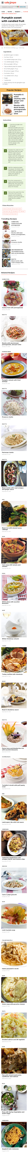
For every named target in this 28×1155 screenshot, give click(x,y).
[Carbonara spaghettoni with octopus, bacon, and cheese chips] (14, 843)
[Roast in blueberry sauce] (14, 695)
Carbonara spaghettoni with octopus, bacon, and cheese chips (13, 858)
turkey (4, 645)
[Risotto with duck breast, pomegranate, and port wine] (7, 109)
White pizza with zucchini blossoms (11, 602)
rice (3, 499)
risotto (13, 231)
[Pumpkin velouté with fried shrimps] (14, 365)
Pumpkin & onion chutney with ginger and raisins (19, 99)
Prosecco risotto (16, 242)
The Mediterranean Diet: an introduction (17, 252)
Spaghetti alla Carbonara (10, 1149)
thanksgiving (7, 213)
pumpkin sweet (17, 208)
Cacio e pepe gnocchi (9, 894)
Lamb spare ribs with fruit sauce (13, 822)
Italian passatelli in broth (10, 968)
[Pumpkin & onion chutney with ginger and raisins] (7, 98)
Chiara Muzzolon (7, 205)
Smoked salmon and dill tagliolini (13, 1039)
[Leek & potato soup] (14, 916)
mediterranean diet (17, 249)
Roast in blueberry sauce (10, 710)
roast (4, 681)
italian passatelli (7, 940)
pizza (3, 573)
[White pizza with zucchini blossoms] (14, 587)
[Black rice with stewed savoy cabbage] (14, 513)
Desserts (17, 11)
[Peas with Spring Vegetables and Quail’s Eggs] (14, 1097)
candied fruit (16, 211)
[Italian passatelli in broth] (14, 954)
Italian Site (23, 6)
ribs (3, 793)
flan (3, 1046)
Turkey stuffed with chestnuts (12, 674)
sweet (10, 208)
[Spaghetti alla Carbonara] (14, 1134)
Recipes (10, 11)
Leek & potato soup (8, 930)
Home (3, 11)
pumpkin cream (6, 351)
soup (3, 536)
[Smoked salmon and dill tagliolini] (14, 1025)
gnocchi (4, 866)
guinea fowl (15, 221)
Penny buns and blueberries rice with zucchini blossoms (13, 749)
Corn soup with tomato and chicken (11, 565)
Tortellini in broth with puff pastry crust (13, 786)
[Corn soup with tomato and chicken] (14, 550)
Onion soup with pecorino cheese (13, 1004)
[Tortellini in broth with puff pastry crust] (14, 771)
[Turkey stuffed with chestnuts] (14, 660)
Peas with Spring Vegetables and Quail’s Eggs (13, 1112)
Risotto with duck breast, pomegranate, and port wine (20, 109)
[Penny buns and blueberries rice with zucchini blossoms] (14, 734)
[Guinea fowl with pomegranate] (6, 225)
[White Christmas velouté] (14, 624)
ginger (22, 211)
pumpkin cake (7, 211)
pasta (3, 1011)
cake (5, 208)
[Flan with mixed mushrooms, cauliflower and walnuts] (14, 1060)
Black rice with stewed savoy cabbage (12, 528)
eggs (3, 1083)
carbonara (5, 829)
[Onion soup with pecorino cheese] (14, 990)
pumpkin (15, 213)
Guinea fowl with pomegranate (16, 224)
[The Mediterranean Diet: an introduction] (6, 253)
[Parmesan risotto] (14, 438)
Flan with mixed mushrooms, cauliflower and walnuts (11, 1075)
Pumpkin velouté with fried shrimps (11, 380)
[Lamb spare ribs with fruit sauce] (14, 808)
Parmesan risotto (8, 452)
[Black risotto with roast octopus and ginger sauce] (6, 263)
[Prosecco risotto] (6, 244)
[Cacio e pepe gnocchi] (14, 880)
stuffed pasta (6, 756)
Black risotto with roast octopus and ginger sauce (17, 261)
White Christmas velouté (10, 639)
